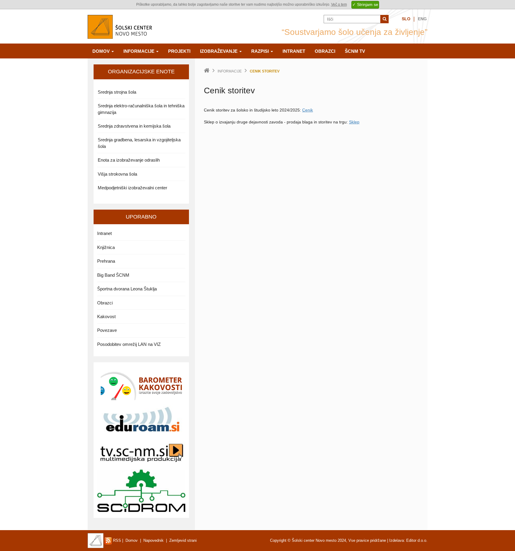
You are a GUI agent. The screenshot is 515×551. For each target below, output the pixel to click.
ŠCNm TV (355, 51)
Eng (422, 18)
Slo (406, 18)
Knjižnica (106, 247)
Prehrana (106, 261)
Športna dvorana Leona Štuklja (127, 288)
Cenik (307, 110)
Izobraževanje (219, 51)
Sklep (354, 122)
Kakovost (106, 316)
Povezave (107, 330)
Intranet (294, 51)
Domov (101, 51)
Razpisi (260, 51)
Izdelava (396, 540)
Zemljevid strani (183, 540)
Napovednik (153, 540)
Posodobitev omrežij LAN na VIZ (129, 344)
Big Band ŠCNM (113, 275)
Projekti (179, 51)
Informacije (139, 51)
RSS (116, 540)
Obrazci (325, 51)
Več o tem (339, 4)
